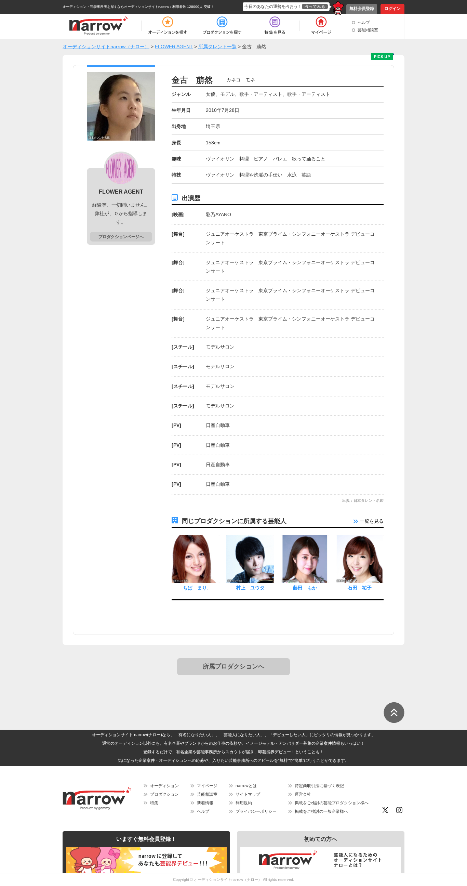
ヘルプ (364, 22)
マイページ (207, 785)
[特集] (274, 25)
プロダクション (164, 794)
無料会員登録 (361, 8)
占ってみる (315, 6)
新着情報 (205, 802)
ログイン (392, 8)
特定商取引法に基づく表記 (319, 785)
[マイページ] (320, 25)
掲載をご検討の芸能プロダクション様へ (332, 802)
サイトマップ (248, 794)
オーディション (164, 785)
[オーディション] (167, 25)
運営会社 (303, 794)
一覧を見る (371, 521)
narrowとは (246, 785)
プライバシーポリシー (256, 811)
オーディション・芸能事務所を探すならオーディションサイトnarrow (116, 7)
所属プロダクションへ (233, 666)
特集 (154, 802)
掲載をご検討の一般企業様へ (321, 811)
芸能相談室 (368, 30)
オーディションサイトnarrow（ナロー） (228, 879)
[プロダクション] (222, 25)
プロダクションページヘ (121, 236)
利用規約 (244, 802)
